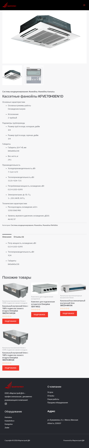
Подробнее (11, 321)
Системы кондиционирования (15, 91)
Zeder (7, 427)
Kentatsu (8, 417)
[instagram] (6, 404)
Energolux (9, 424)
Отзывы (50, 396)
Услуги (50, 392)
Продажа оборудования (57, 402)
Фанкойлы (33, 91)
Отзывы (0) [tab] (19, 237)
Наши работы (53, 399)
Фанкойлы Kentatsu (46, 91)
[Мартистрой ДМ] (9, 5)
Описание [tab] (6, 237)
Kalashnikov (9, 421)
